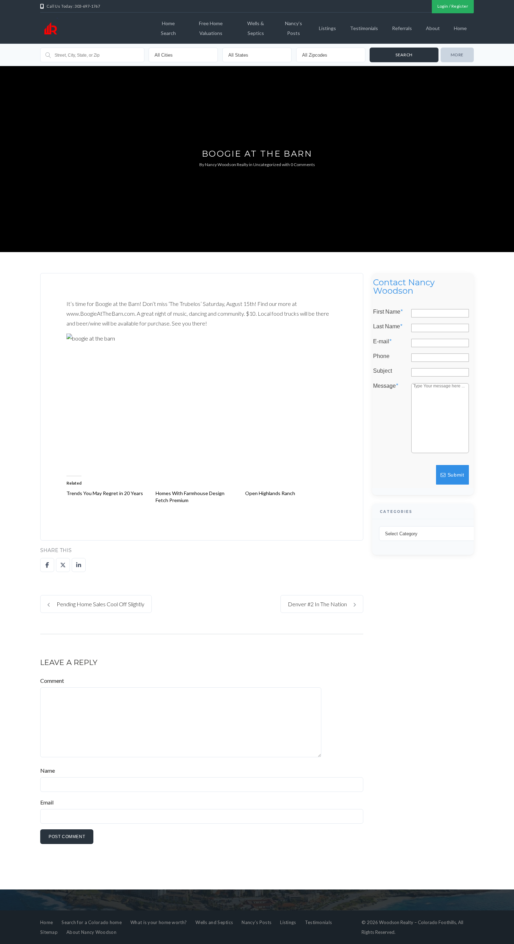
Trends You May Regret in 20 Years (104, 493)
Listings (327, 28)
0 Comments (303, 164)
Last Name (387, 326)
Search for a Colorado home (92, 922)
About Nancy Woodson (91, 932)
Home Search (168, 28)
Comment (52, 680)
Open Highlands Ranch (270, 493)
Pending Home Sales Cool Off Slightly (100, 604)
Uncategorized (267, 164)
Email (46, 802)
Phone (381, 356)
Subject (382, 371)
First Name (387, 312)
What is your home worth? (158, 922)
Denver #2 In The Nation (318, 604)
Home (460, 28)
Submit (455, 475)
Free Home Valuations (211, 28)
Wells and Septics (214, 922)
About (433, 28)
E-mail (382, 341)
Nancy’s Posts (293, 28)
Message (385, 385)
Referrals (402, 28)
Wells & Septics (255, 28)
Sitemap (49, 932)
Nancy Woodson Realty (226, 164)
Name (47, 770)
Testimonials (364, 28)
